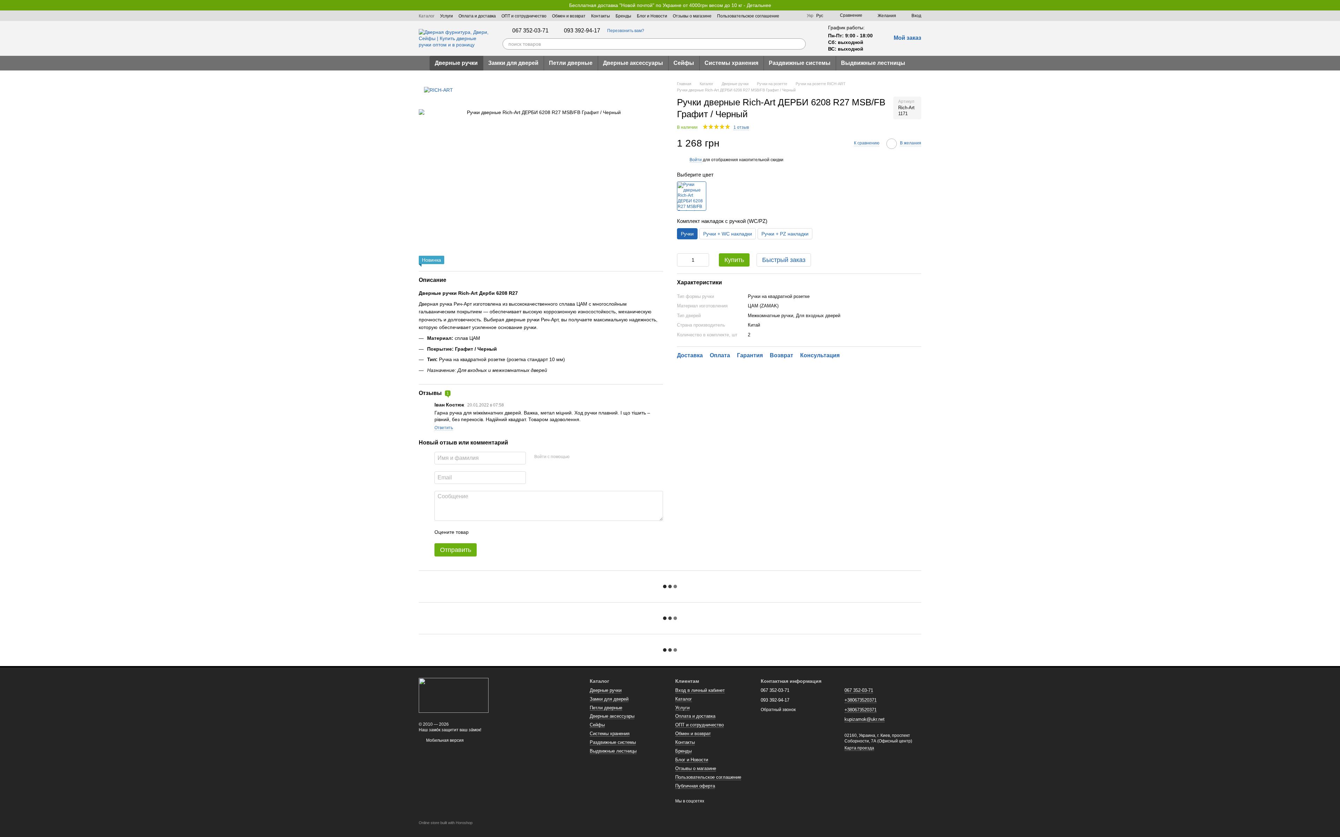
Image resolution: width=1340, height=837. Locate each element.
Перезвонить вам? (625, 30)
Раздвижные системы (800, 63)
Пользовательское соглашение (748, 16)
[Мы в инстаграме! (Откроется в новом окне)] (797, 15)
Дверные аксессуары (633, 63)
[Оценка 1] (480, 532)
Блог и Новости (652, 16)
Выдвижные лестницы (873, 63)
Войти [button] (696, 159)
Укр (810, 16)
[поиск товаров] (800, 44)
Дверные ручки (456, 63)
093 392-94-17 (582, 30)
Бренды (623, 16)
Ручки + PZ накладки (785, 234)
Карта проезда (859, 748)
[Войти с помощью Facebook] (577, 457)
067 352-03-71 (530, 30)
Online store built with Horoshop (445, 823)
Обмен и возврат (569, 16)
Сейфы (683, 63)
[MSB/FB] (691, 196)
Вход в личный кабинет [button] (700, 690)
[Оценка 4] (513, 532)
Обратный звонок (778, 709)
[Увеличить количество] (704, 260)
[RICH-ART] (438, 89)
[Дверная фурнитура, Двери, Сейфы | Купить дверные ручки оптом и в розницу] (454, 695)
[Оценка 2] (491, 532)
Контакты (600, 16)
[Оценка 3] (502, 532)
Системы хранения (731, 63)
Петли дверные (571, 63)
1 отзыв (741, 127)
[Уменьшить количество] (682, 260)
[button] (1334, 5)
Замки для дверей (513, 63)
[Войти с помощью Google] (588, 457)
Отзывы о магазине (692, 16)
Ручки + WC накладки (727, 234)
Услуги (446, 16)
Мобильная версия (444, 740)
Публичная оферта (695, 786)
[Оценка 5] (524, 532)
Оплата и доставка (477, 16)
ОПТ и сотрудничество (523, 16)
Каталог (426, 16)
